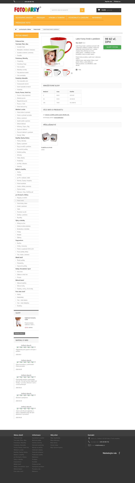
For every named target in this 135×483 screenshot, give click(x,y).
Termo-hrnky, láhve (22, 203)
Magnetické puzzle (22, 101)
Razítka (19, 243)
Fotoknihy (19, 89)
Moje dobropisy (55, 440)
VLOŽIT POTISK (112, 47)
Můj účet (54, 435)
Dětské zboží (19, 257)
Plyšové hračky (21, 189)
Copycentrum (19, 240)
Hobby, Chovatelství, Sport (23, 269)
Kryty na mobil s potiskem (24, 146)
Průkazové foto (23, 23)
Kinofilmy (19, 306)
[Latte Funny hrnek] (48, 73)
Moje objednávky (55, 438)
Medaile (19, 234)
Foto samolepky (21, 75)
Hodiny (19, 172)
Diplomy (19, 237)
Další (72, 73)
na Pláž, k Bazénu (22, 163)
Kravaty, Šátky (21, 135)
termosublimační (58, 117)
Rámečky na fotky (22, 69)
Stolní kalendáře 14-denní (24, 86)
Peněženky (20, 160)
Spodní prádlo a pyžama (23, 121)
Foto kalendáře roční (22, 81)
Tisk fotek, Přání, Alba (22, 44)
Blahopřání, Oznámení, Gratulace (26, 49)
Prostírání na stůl (21, 212)
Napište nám (108, 1)
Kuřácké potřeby (21, 152)
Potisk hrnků (20, 200)
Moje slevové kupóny (57, 447)
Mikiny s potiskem (22, 118)
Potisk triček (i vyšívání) (23, 112)
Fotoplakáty (20, 61)
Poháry (19, 232)
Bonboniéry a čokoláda (23, 229)
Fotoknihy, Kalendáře (22, 78)
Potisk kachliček (21, 183)
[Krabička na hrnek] (49, 137)
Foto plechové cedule (22, 72)
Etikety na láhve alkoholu (23, 226)
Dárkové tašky (21, 286)
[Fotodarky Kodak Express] (31, 9)
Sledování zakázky (24, 17)
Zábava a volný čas (22, 274)
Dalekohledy (20, 297)
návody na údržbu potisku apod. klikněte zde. (57, 114)
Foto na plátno (21, 67)
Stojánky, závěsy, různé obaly (25, 288)
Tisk (80, 69)
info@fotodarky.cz (100, 445)
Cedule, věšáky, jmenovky (24, 186)
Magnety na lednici (22, 197)
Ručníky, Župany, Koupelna (24, 180)
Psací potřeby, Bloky (22, 251)
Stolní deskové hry (22, 106)
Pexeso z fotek (21, 104)
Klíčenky (19, 155)
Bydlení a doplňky (21, 169)
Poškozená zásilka (37, 454)
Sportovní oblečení (22, 129)
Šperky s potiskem (22, 143)
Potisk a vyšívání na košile (24, 115)
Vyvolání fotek (21, 47)
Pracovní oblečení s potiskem (25, 132)
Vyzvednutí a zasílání (78, 17)
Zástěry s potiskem (22, 214)
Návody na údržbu (37, 447)
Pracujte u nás (36, 469)
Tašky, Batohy (21, 158)
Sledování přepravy (37, 452)
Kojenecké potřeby (22, 266)
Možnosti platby (36, 440)
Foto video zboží (20, 291)
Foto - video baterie (22, 300)
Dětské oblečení (21, 123)
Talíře (18, 209)
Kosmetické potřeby (22, 149)
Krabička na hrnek (46, 147)
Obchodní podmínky (38, 445)
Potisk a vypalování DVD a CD (25, 249)
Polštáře (19, 175)
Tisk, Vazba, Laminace (23, 254)
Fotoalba (19, 55)
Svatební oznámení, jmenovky (25, 52)
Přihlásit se (117, 1)
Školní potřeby (21, 260)
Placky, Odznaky (21, 141)
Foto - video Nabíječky (23, 303)
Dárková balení (20, 280)
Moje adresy (54, 442)
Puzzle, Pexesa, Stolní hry (23, 92)
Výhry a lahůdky (20, 220)
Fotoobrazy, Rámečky (22, 58)
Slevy (18, 313)
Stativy (19, 294)
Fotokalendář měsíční (23, 84)
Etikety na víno (21, 223)
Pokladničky (20, 263)
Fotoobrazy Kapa (21, 64)
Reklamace (35, 457)
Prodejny (41, 17)
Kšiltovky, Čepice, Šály (23, 126)
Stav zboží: (79, 43)
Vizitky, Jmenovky (22, 246)
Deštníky (19, 166)
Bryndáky (19, 217)
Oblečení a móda (20, 109)
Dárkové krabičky (21, 283)
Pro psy (19, 277)
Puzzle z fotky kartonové (23, 95)
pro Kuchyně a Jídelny (22, 195)
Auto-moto (20, 271)
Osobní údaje (54, 445)
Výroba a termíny (57, 17)
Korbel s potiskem (22, 206)
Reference (97, 17)
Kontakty (34, 462)
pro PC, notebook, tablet (23, 177)
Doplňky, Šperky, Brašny (22, 138)
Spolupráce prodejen (38, 466)
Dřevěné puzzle (21, 98)
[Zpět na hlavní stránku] (15, 29)
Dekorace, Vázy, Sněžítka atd (25, 192)
